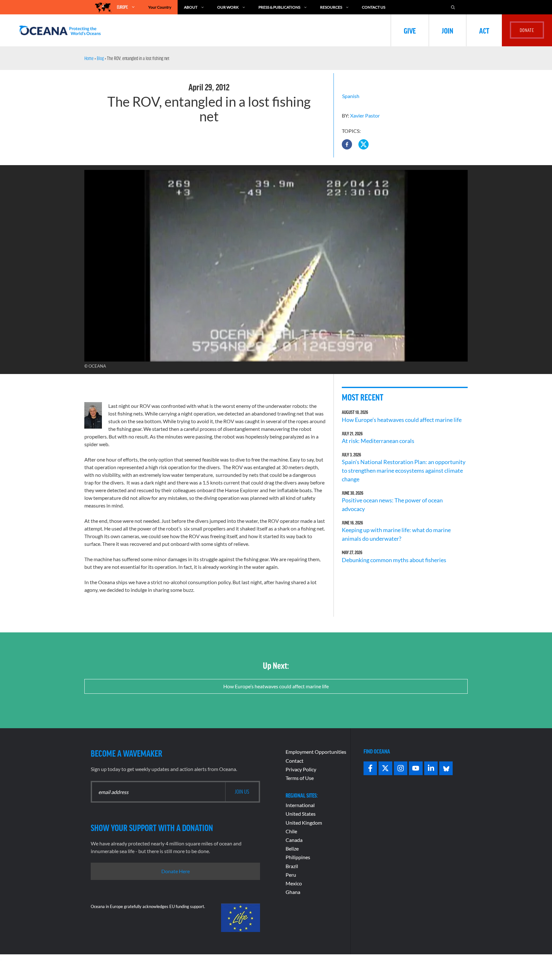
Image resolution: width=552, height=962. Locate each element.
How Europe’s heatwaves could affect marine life (402, 419)
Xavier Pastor (365, 115)
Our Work (228, 7)
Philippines (298, 857)
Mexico (294, 883)
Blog (100, 58)
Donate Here (175, 871)
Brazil (292, 866)
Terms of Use (300, 778)
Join (447, 30)
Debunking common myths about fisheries (394, 559)
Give (410, 30)
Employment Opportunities (316, 752)
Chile (291, 831)
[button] (347, 144)
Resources (331, 7)
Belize (292, 848)
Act (484, 30)
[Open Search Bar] (453, 7)
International (300, 805)
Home (89, 58)
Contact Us (373, 7)
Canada (294, 840)
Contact (294, 761)
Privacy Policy (301, 769)
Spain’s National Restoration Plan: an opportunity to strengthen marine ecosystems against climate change (403, 470)
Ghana (293, 892)
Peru (291, 875)
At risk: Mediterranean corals (379, 440)
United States (301, 814)
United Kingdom (304, 823)
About (190, 7)
